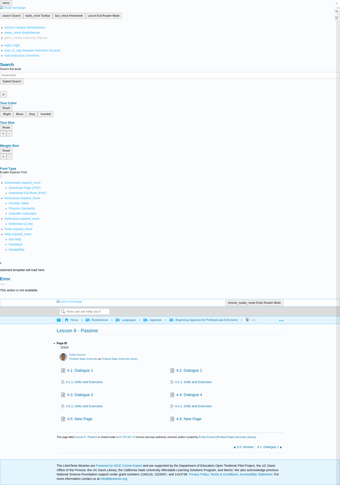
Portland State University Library (120, 359)
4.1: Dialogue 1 (80, 370)
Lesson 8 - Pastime (86, 436)
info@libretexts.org (113, 479)
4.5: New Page (79, 419)
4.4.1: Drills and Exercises (193, 406)
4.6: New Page (189, 419)
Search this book (10, 68)
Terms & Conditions (224, 474)
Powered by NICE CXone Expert (119, 465)
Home (74, 319)
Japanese (156, 319)
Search (63, 312)
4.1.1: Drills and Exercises (84, 382)
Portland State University (83, 359)
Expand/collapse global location (281, 319)
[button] (16, 244)
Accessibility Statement (256, 474)
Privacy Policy (199, 474)
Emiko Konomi (77, 354)
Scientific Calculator (23, 213)
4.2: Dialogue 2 (189, 370)
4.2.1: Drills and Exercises (193, 382)
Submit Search (11, 81)
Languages (129, 319)
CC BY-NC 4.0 (127, 436)
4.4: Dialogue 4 (189, 395)
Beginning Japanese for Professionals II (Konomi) (206, 319)
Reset (6, 108)
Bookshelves (100, 319)
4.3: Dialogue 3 (80, 395)
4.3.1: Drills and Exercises (84, 406)
